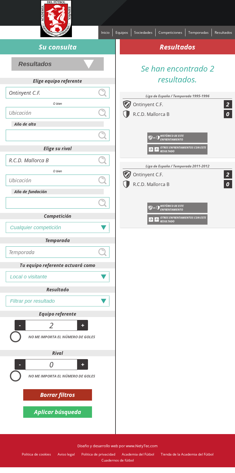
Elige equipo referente (57, 81)
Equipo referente (57, 314)
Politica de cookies (36, 454)
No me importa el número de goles (61, 336)
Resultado (57, 289)
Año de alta (25, 124)
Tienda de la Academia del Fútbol (187, 454)
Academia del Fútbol (138, 454)
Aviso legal (66, 454)
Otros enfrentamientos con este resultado (183, 149)
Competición (57, 216)
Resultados (223, 32)
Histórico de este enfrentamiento (172, 137)
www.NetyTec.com (142, 445)
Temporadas (198, 32)
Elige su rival (58, 148)
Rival (57, 353)
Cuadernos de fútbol (117, 460)
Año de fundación (30, 191)
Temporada (57, 240)
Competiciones (170, 32)
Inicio (105, 32)
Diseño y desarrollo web (97, 445)
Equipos (121, 32)
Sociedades (143, 32)
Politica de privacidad (98, 454)
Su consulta (58, 47)
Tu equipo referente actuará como (57, 265)
